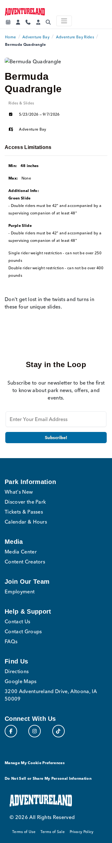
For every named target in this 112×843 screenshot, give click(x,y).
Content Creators (25, 561)
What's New (19, 492)
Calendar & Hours (26, 522)
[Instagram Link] (34, 731)
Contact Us (17, 621)
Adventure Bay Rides (75, 37)
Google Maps (21, 681)
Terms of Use (23, 831)
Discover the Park (25, 502)
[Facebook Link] (11, 731)
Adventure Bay (35, 37)
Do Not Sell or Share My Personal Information (48, 778)
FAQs (11, 641)
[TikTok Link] (58, 731)
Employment (20, 591)
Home (10, 37)
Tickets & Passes (24, 512)
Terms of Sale (52, 831)
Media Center (21, 551)
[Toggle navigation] (64, 21)
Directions (17, 671)
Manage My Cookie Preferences (35, 762)
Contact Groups (23, 631)
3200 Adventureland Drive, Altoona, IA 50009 (51, 695)
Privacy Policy (81, 831)
